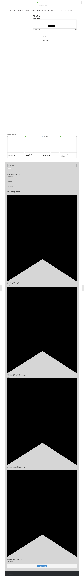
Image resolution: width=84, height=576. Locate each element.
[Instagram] (76, 1)
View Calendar (10, 561)
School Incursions (10, 186)
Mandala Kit (10, 183)
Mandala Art (10, 181)
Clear (76, 29)
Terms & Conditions (10, 574)
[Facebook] (74, 1)
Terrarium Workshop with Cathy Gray (17, 375)
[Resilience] (1, 288)
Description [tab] (43, 36)
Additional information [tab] (45, 40)
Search (9, 168)
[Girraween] (83, 288)
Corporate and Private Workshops (13, 178)
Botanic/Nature (41, 29)
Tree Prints (9, 188)
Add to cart (51, 25)
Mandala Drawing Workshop (14, 284)
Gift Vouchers (10, 179)
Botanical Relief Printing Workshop (16, 467)
